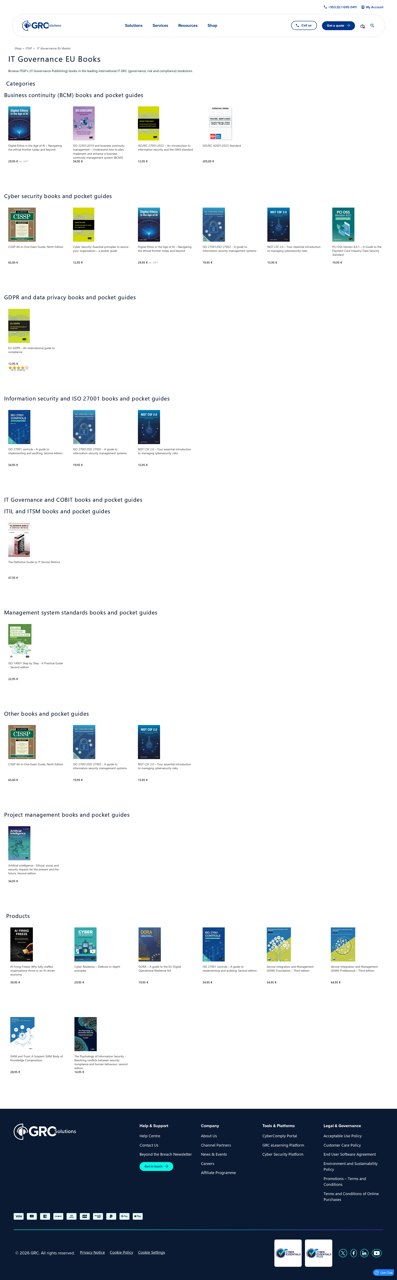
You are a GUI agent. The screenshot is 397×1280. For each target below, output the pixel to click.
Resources (188, 25)
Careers (207, 1163)
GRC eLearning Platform (283, 1145)
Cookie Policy (121, 1252)
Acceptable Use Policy (343, 1135)
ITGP (28, 48)
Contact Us (149, 1145)
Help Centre (150, 1135)
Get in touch (154, 1166)
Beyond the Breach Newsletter (166, 1154)
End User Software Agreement (350, 1154)
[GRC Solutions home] (74, 1132)
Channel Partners (216, 1145)
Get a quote (335, 25)
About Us (209, 1135)
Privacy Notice (92, 1252)
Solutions (134, 25)
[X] (343, 1253)
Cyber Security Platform (282, 1154)
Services (160, 25)
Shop (212, 25)
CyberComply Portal (279, 1135)
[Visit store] (362, 25)
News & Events (214, 1154)
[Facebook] (353, 1253)
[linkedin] (364, 1253)
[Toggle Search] (372, 25)
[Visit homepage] (41, 26)
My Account (374, 7)
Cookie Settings (151, 1252)
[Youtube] (377, 1253)
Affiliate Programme (218, 1172)
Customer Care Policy (342, 1145)
